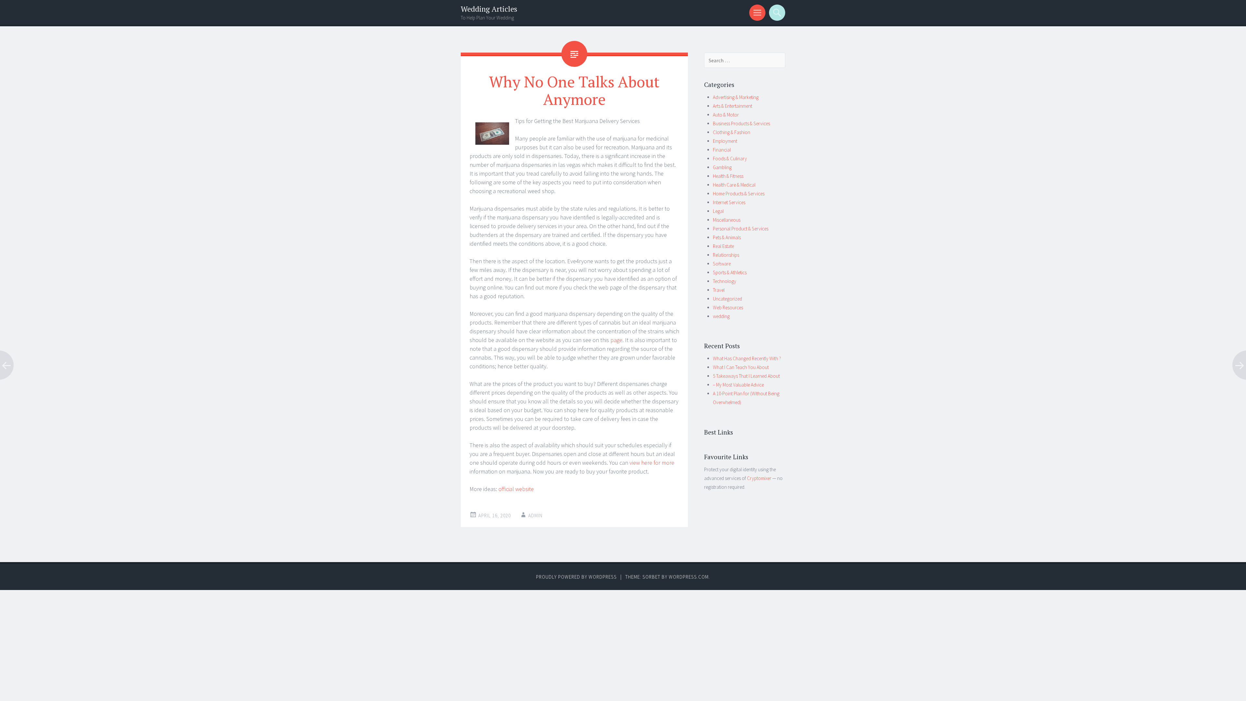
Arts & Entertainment (732, 106)
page (616, 340)
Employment (725, 141)
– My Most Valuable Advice (738, 385)
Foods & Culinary (730, 158)
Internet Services (729, 202)
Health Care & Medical (734, 185)
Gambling (722, 167)
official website (516, 489)
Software (722, 264)
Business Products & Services (741, 123)
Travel (719, 290)
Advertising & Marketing (736, 97)
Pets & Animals (727, 237)
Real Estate (723, 246)
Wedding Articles (489, 9)
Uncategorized (727, 299)
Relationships (726, 255)
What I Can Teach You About (741, 367)
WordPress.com (689, 577)
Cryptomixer (759, 478)
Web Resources (728, 307)
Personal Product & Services (740, 229)
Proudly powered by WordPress (576, 577)
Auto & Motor (726, 115)
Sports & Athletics (730, 272)
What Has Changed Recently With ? (747, 358)
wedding (721, 316)
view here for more (651, 462)
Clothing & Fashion (731, 132)
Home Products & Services (738, 194)
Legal (718, 211)
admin (535, 515)
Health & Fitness (728, 176)
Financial (722, 150)
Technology (724, 281)
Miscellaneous (726, 220)
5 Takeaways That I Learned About (746, 376)
